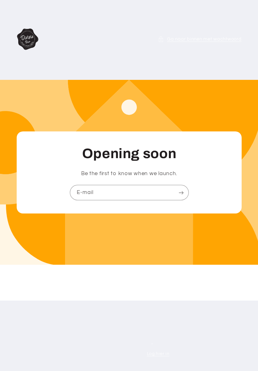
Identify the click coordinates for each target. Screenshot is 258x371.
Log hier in (158, 354)
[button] (200, 39)
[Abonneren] (181, 192)
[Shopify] (140, 342)
